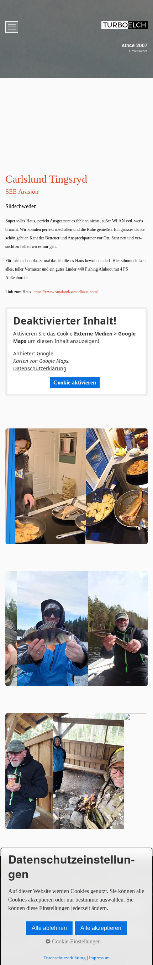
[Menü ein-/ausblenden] (11, 27)
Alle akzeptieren (100, 928)
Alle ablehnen (49, 928)
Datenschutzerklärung (40, 368)
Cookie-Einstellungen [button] (76, 941)
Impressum (99, 957)
